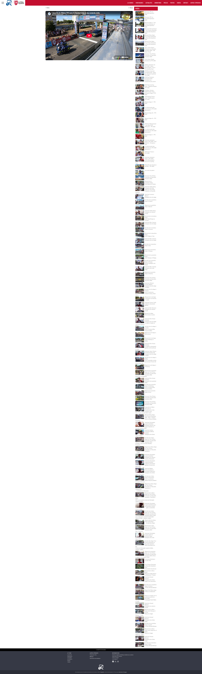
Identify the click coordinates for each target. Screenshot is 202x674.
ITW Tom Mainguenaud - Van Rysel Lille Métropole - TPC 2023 (150, 125)
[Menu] (3, 3)
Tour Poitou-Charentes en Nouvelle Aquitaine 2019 (150, 566)
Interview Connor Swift (150, 302)
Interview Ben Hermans (150, 308)
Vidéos (179, 3)
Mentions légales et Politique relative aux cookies (122, 654)
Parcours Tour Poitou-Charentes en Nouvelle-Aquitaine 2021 (150, 398)
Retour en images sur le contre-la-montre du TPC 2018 (151, 597)
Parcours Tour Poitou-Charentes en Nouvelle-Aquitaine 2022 (150, 279)
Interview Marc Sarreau (150, 222)
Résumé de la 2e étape (150, 338)
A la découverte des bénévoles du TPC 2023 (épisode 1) (150, 148)
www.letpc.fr (115, 659)
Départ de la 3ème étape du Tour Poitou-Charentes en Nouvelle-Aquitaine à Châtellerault (146, 486)
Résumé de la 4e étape (150, 297)
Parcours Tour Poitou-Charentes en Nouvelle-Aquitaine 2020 (150, 403)
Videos (68, 662)
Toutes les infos (93, 654)
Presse (166, 3)
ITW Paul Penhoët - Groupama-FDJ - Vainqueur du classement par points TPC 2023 (145, 80)
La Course (130, 3)
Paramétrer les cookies (117, 656)
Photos (172, 3)
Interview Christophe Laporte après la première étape (150, 535)
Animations (158, 3)
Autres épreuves (196, 3)
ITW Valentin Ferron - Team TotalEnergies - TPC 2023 (150, 98)
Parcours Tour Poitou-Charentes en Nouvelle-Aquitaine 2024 (150, 55)
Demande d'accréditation (95, 658)
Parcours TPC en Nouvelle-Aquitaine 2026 (149, 13)
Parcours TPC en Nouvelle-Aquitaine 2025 (149, 19)
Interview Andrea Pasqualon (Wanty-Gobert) (149, 432)
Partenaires (139, 3)
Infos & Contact (115, 657)
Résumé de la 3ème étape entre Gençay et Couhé (150, 611)
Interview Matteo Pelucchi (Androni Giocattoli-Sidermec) (150, 470)
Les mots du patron (149, 170)
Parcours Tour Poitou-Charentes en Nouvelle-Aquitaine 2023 (150, 177)
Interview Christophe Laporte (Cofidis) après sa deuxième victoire (150, 505)
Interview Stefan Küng (150, 186)
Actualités (149, 3)
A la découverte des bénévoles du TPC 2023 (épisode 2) (150, 131)
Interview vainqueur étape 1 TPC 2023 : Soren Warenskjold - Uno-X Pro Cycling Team (145, 160)
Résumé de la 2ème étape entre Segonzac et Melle (151, 630)
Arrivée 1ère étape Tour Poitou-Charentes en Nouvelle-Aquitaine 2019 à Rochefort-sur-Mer (145, 543)
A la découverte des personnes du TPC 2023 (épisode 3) (150, 109)
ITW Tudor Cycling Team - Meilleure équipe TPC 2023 (151, 86)
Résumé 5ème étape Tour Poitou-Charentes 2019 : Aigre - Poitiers (150, 416)
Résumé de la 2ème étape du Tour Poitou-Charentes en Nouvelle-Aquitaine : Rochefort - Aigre (145, 495)
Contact (185, 3)
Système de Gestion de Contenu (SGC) (93, 672)
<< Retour (130, 7)
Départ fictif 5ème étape (150, 590)
